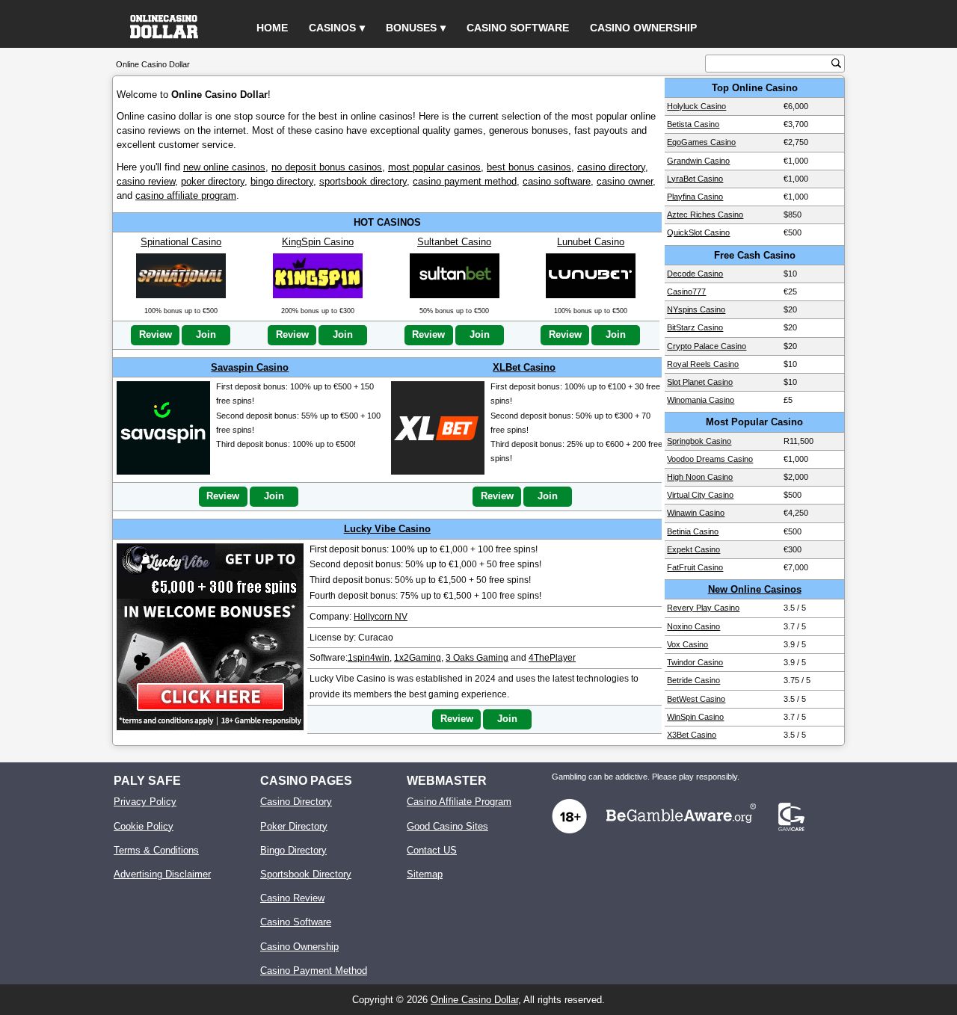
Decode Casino (695, 273)
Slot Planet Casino (700, 381)
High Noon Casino (700, 476)
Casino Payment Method (313, 970)
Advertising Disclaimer (162, 874)
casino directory (611, 167)
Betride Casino (693, 680)
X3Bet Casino (691, 734)
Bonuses (411, 28)
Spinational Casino (181, 241)
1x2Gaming (417, 657)
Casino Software (518, 28)
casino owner (625, 181)
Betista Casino (693, 124)
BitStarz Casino (695, 327)
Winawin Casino (695, 512)
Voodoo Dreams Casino (710, 458)
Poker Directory (293, 826)
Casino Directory (296, 801)
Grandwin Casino (698, 160)
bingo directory (281, 181)
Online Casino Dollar (474, 999)
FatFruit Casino (695, 567)
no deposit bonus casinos (326, 167)
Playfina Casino (695, 196)
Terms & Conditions (156, 850)
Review (155, 334)
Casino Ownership (643, 28)
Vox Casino (687, 644)
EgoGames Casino (701, 142)
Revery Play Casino (703, 607)
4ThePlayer (552, 657)
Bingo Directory (293, 850)
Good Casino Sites (447, 826)
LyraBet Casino (695, 178)
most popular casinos (434, 167)
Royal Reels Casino (703, 364)
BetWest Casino (696, 698)
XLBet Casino (524, 367)
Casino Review (292, 898)
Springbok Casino (699, 440)
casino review (146, 181)
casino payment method (465, 181)
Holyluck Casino (696, 106)
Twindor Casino (695, 662)
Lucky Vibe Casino (387, 528)
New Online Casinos (754, 589)
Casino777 (686, 291)
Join (206, 334)
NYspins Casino (696, 309)
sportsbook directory (363, 181)
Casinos (332, 28)
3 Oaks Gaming (477, 657)
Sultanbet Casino (454, 241)
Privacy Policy (145, 801)
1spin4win (369, 657)
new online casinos (224, 167)
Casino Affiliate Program (459, 801)
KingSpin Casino (318, 241)
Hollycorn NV (380, 616)
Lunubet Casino (590, 241)
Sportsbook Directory (305, 874)
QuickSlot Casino (698, 232)
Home (272, 28)
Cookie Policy (143, 826)
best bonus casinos (529, 167)
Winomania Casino (700, 399)
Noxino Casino (693, 626)
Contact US (432, 850)
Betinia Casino (692, 531)
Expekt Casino (693, 549)
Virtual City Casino (700, 494)
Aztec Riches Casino (705, 214)
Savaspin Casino (250, 367)
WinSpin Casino (695, 716)
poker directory (212, 181)
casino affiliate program (185, 195)
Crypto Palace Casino (706, 346)
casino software (557, 181)
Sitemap (425, 874)
